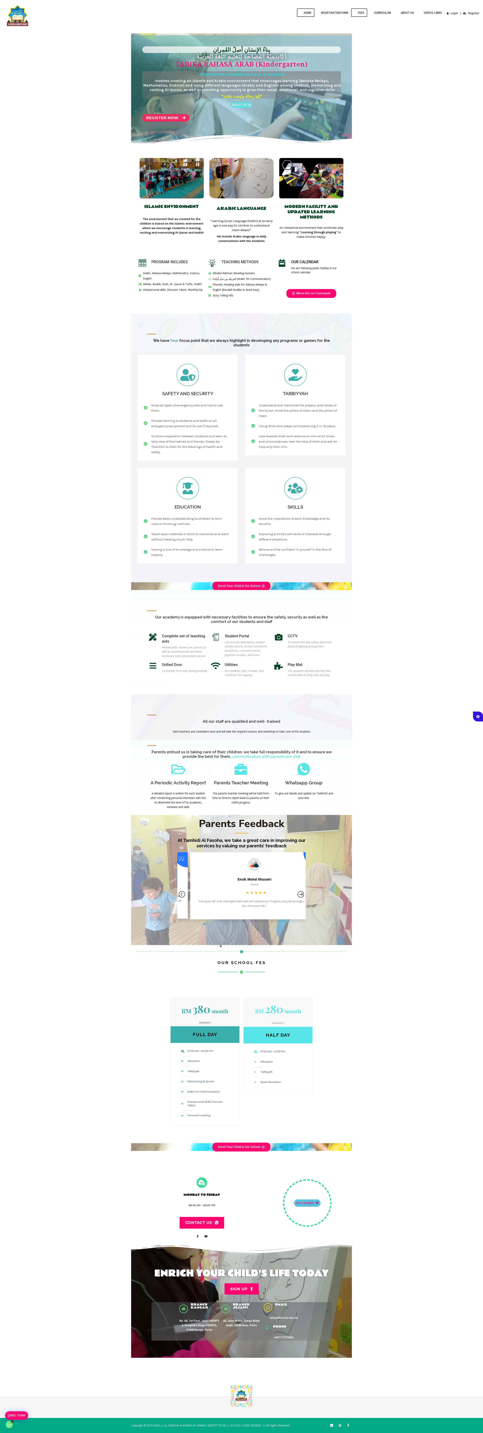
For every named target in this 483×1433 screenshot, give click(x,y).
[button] (213, 946)
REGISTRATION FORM (334, 12)
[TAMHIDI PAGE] (478, 717)
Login (454, 13)
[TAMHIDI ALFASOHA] (18, 17)
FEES (361, 12)
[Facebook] (198, 1236)
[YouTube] (206, 1236)
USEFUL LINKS (433, 12)
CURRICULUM (382, 12)
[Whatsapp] (9, 1424)
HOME (307, 12)
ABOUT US (407, 12)
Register (473, 13)
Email (281, 1304)
